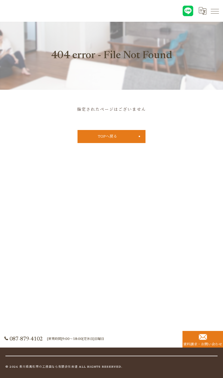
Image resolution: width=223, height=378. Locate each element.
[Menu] (214, 11)
